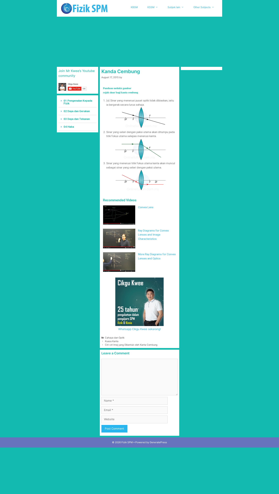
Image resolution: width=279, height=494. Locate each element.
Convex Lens (145, 207)
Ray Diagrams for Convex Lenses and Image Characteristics (153, 234)
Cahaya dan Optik (114, 337)
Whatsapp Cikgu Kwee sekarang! (139, 329)
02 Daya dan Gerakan (77, 111)
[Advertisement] (139, 41)
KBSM (134, 7)
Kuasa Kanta (111, 341)
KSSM (150, 7)
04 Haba (69, 126)
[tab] (77, 102)
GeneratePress (158, 442)
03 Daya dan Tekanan (77, 119)
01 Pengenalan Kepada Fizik (78, 102)
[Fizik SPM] (84, 8)
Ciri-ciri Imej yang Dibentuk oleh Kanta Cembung (131, 344)
